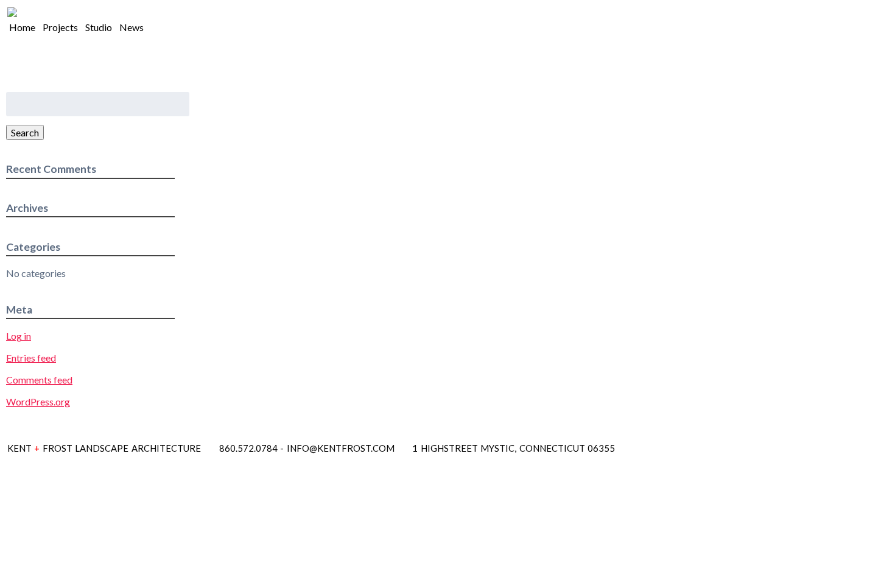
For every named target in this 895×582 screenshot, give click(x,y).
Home (22, 27)
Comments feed (39, 379)
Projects (60, 27)
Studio (98, 27)
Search (25, 132)
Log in (18, 336)
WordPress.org (38, 401)
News (131, 27)
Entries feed (31, 357)
